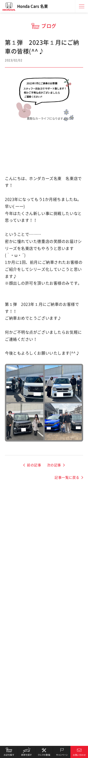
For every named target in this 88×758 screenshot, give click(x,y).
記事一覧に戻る (67, 477)
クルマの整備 (44, 752)
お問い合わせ (79, 752)
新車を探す (26, 752)
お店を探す (9, 752)
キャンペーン (61, 752)
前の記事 (34, 465)
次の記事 (54, 465)
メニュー (81, 6)
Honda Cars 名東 (32, 6)
